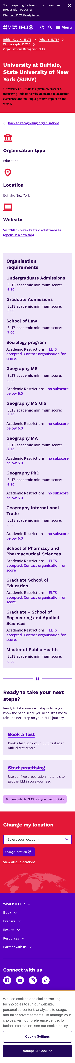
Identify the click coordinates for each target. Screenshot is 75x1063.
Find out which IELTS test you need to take (35, 799)
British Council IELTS (17, 39)
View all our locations (19, 862)
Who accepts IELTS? (16, 44)
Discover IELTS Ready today (21, 15)
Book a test (21, 734)
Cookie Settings (37, 1036)
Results (8, 930)
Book (7, 912)
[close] (69, 5)
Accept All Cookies (37, 1051)
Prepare (9, 921)
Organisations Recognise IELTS (24, 49)
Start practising (26, 768)
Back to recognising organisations (33, 123)
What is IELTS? (49, 39)
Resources (11, 938)
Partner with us (15, 947)
